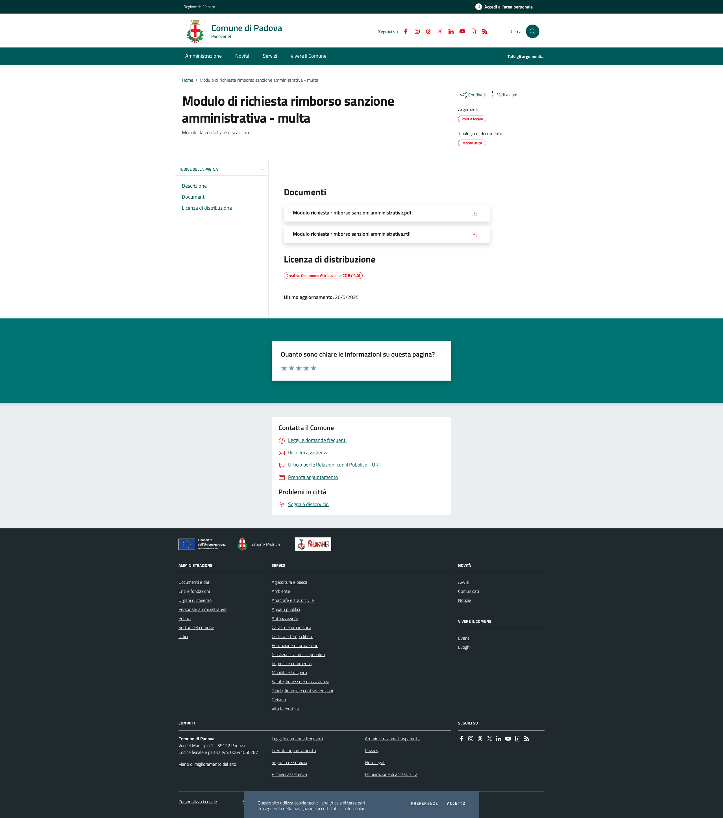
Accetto (456, 803)
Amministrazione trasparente (392, 738)
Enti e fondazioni (194, 591)
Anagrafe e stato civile (293, 600)
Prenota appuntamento (294, 750)
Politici (184, 618)
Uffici (183, 636)
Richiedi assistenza (289, 774)
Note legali (375, 762)
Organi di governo (195, 600)
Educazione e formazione (295, 645)
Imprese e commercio (292, 663)
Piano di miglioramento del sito (207, 764)
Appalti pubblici (286, 609)
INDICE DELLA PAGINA (199, 169)
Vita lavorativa (285, 708)
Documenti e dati (194, 582)
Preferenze (424, 803)
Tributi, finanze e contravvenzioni (302, 690)
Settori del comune (196, 627)
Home (187, 80)
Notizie (464, 600)
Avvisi (463, 582)
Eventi (464, 638)
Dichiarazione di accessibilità (391, 774)
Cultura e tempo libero (292, 636)
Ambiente (281, 591)
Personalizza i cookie (197, 801)
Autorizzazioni (285, 618)
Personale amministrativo (202, 609)
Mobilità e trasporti (289, 672)
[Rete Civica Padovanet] (314, 544)
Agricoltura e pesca (289, 582)
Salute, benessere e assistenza (300, 681)
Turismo (279, 699)
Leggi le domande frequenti (297, 738)
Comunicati (468, 591)
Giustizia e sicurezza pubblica (298, 654)
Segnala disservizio (289, 762)
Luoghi (464, 647)
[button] (532, 31)
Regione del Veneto (199, 7)
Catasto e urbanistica (291, 627)
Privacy (371, 750)
